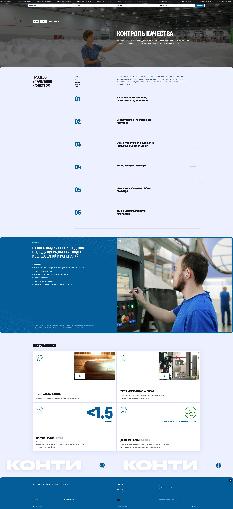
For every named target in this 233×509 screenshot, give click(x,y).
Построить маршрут (37, 487)
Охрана (164, 491)
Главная (36, 21)
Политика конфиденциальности (123, 506)
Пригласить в (166, 487)
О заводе (43, 21)
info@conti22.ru (68, 499)
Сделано (193, 506)
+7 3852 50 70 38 (163, 5)
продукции (153, 79)
